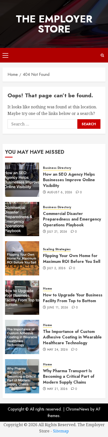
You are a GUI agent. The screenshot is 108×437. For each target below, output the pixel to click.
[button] (5, 55)
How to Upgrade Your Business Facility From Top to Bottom (72, 297)
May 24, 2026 (57, 350)
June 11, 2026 (57, 308)
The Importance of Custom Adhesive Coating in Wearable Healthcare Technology (72, 337)
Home (47, 289)
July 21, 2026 (57, 232)
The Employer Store (54, 24)
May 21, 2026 (57, 389)
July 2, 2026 (56, 268)
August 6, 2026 (59, 193)
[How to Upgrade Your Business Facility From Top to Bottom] (22, 297)
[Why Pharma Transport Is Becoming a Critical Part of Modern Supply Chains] (22, 376)
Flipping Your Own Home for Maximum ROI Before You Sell (71, 258)
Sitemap (61, 431)
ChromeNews (77, 409)
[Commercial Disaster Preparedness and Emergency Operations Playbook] (22, 219)
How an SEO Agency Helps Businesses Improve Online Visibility (69, 180)
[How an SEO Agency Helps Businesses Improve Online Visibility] (22, 180)
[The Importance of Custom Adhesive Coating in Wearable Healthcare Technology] (22, 337)
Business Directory (57, 168)
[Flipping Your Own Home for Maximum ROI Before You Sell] (22, 258)
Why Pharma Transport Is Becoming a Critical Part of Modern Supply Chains (68, 376)
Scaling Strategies (57, 249)
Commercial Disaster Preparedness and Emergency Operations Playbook (72, 219)
